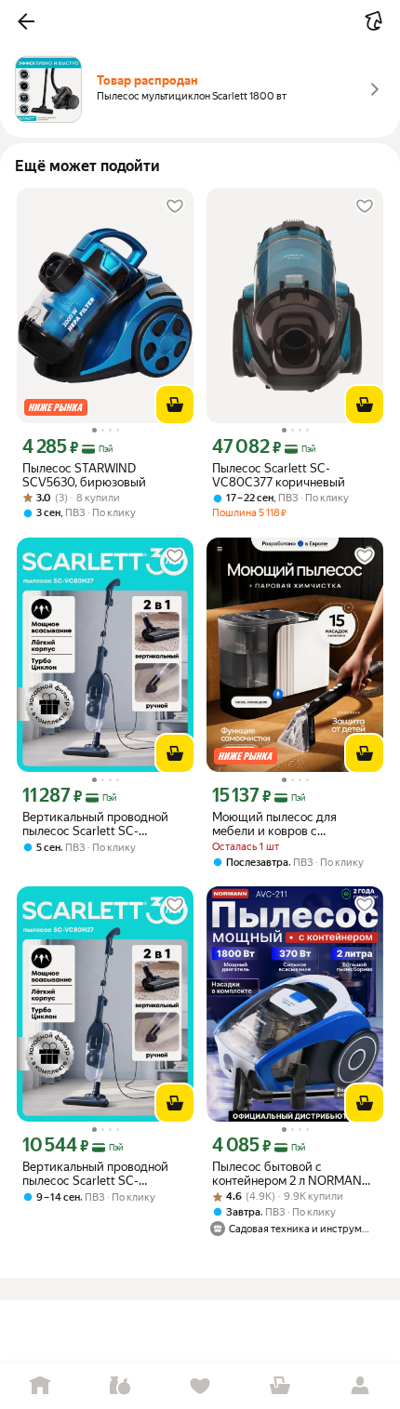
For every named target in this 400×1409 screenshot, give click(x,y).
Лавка (120, 1386)
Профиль (360, 1386)
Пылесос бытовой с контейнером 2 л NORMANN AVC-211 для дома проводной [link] (294, 1174)
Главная (40, 1386)
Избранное (200, 1386)
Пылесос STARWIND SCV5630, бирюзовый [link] (84, 475)
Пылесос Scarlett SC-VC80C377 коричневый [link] (278, 475)
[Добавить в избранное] (175, 206)
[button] (26, 21)
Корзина (280, 1386)
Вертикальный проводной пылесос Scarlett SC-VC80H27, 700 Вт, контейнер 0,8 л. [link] (103, 824)
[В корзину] (174, 404)
